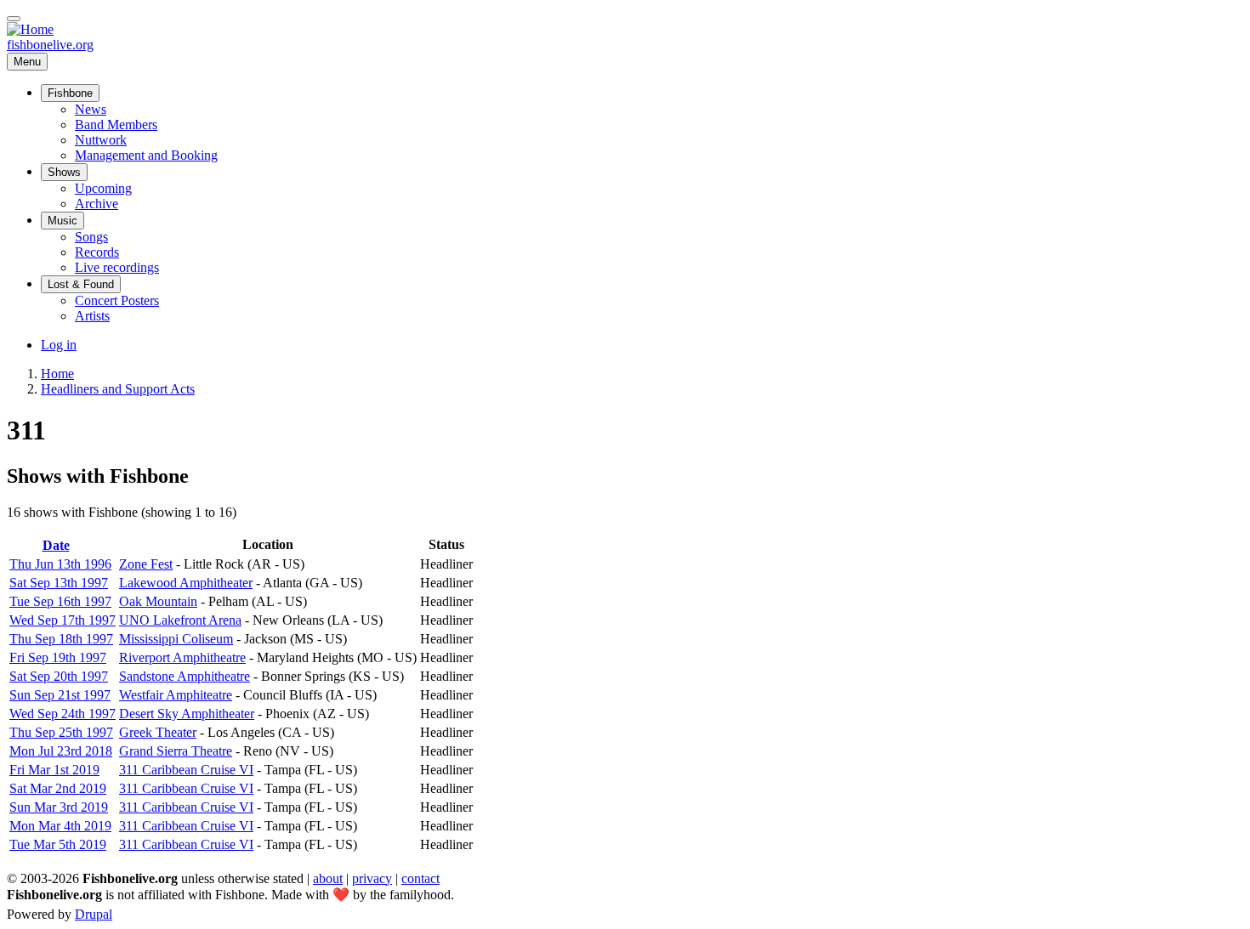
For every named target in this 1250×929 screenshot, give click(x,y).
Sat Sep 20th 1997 (58, 676)
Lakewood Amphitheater (186, 582)
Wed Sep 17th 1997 (62, 620)
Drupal (93, 914)
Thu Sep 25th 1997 (61, 732)
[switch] (13, 18)
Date (63, 545)
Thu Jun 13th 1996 (60, 564)
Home (57, 373)
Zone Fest (146, 564)
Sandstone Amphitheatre (184, 676)
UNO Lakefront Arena (180, 620)
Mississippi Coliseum (176, 639)
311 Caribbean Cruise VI (186, 769)
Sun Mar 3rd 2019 (58, 807)
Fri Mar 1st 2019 (54, 769)
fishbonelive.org (50, 44)
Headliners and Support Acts (118, 389)
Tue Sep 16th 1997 (60, 601)
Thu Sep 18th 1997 (61, 639)
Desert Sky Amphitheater (186, 713)
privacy (372, 878)
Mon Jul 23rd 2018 (60, 751)
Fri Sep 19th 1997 (57, 657)
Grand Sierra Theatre (175, 751)
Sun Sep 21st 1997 (60, 695)
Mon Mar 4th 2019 (60, 826)
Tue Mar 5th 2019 (57, 844)
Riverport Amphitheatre (182, 657)
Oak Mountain (158, 601)
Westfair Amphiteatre (175, 695)
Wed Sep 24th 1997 (62, 713)
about (328, 878)
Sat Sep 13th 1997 (58, 582)
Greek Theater (157, 732)
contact (420, 878)
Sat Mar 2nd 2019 (57, 788)
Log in (59, 344)
